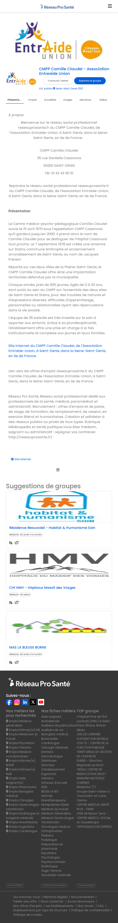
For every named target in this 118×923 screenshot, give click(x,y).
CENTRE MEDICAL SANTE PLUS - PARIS (93, 807)
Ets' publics (25, 594)
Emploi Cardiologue (22, 831)
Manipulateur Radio (55, 805)
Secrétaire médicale (56, 875)
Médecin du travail (55, 809)
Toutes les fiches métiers (54, 885)
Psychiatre (48, 853)
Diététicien (49, 761)
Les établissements (60, 906)
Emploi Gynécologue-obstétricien (23, 807)
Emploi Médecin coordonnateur (18, 754)
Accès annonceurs (81, 901)
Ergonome (48, 774)
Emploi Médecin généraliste (18, 723)
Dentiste (47, 752)
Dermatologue (52, 756)
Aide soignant (51, 717)
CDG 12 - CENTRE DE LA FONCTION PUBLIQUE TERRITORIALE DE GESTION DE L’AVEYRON (94, 749)
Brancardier (49, 739)
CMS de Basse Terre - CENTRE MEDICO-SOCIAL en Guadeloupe (94, 817)
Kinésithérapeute (53, 800)
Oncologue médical (55, 827)
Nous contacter (52, 901)
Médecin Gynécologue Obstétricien (57, 820)
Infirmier (47, 796)
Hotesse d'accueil (54, 783)
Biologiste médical (54, 734)
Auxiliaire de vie (52, 730)
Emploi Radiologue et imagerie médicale (22, 815)
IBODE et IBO (50, 791)
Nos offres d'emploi (27, 906)
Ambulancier (50, 721)
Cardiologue (50, 743)
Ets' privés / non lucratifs (31, 534)
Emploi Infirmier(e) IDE (24, 730)
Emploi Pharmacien (22, 787)
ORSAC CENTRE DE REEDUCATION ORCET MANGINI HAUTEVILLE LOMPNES (91, 776)
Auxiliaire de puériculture (58, 725)
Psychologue (50, 857)
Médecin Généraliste (56, 813)
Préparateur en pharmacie (52, 846)
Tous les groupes (86, 885)
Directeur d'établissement (53, 767)
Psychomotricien (53, 862)
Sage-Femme (51, 871)
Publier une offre (25, 901)
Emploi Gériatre (19, 747)
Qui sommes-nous (26, 897)
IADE (44, 787)
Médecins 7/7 (86, 787)
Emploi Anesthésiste (23, 822)
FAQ (101, 906)
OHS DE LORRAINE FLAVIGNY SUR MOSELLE (92, 736)
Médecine (14, 534)
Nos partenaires (82, 897)
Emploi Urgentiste (21, 827)
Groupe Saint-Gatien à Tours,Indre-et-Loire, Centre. (93, 795)
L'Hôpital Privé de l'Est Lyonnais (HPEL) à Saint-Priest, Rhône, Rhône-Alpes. (94, 723)
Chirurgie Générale (54, 747)
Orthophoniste (51, 831)
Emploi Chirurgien (21, 800)
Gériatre (47, 778)
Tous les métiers (14, 885)
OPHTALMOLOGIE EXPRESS (94, 827)
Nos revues (86, 906)
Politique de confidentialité (90, 910)
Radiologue (49, 866)
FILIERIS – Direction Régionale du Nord (90, 763)
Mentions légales (55, 897)
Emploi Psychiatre (21, 743)
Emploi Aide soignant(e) (16, 780)
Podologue (49, 840)
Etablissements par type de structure (40, 910)
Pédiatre (47, 835)
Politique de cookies (27, 915)
